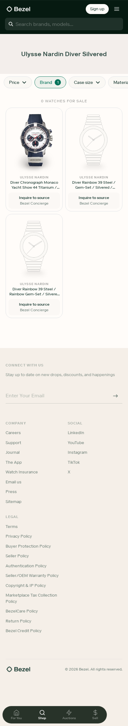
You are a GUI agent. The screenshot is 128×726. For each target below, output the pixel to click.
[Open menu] (116, 9)
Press (11, 491)
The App (14, 462)
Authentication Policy (26, 566)
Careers (13, 432)
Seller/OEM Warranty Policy (32, 575)
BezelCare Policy (22, 611)
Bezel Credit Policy (24, 630)
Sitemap (13, 501)
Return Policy (18, 621)
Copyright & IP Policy (26, 585)
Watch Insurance (22, 472)
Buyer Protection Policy (28, 546)
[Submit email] (116, 396)
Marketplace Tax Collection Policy (31, 598)
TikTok (74, 462)
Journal (13, 452)
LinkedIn (76, 432)
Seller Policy (17, 556)
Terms (12, 526)
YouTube (76, 442)
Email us (13, 482)
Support (13, 442)
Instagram (77, 452)
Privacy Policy (19, 536)
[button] (97, 9)
